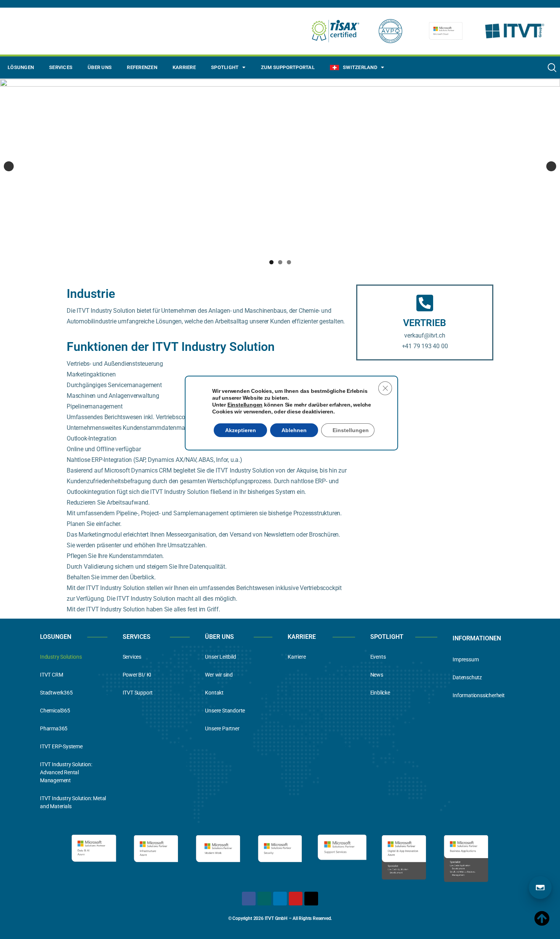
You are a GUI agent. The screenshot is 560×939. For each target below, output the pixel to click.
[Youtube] (295, 898)
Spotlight (224, 67)
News (376, 675)
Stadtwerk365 (56, 693)
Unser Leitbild (220, 657)
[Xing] (264, 898)
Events (378, 657)
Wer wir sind (219, 675)
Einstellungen (244, 405)
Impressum (465, 659)
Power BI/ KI (137, 675)
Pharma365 (53, 728)
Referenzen (142, 67)
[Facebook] (249, 898)
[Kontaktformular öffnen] (540, 887)
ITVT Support (138, 693)
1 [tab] (271, 262)
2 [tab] (280, 262)
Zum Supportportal (288, 67)
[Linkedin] (280, 898)
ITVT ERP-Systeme (61, 746)
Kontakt (214, 693)
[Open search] (552, 67)
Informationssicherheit (479, 695)
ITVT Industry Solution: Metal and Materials (73, 802)
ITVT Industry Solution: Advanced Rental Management (66, 772)
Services (60, 67)
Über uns (100, 67)
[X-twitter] (311, 898)
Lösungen (21, 67)
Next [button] (551, 166)
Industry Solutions (61, 657)
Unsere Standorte (225, 710)
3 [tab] (289, 262)
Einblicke (380, 693)
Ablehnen (294, 430)
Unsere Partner (222, 728)
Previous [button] (9, 166)
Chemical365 (55, 710)
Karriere (184, 67)
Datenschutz (467, 677)
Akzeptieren (240, 430)
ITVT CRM (51, 675)
